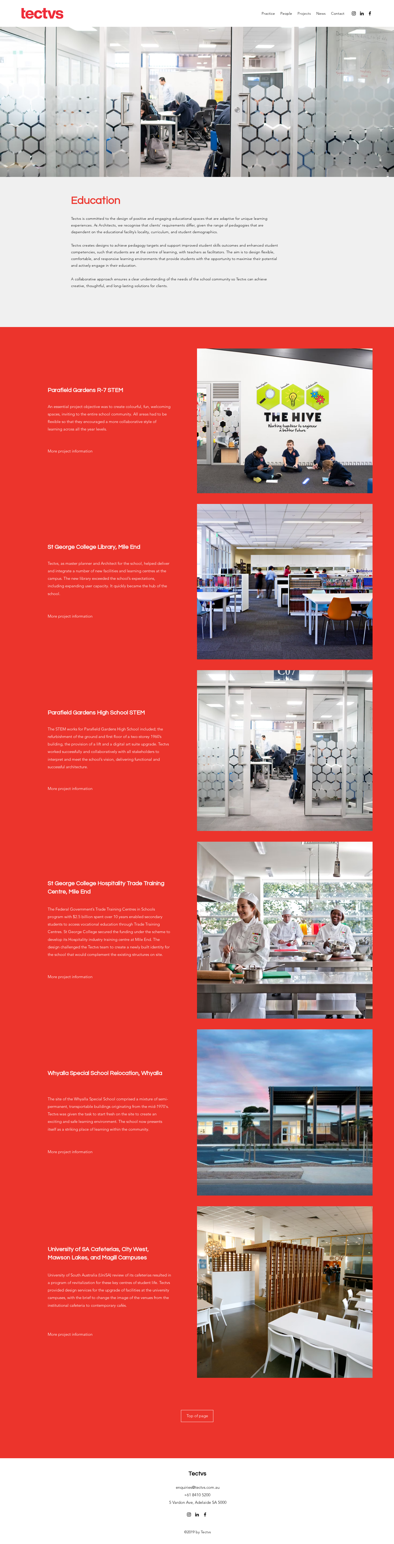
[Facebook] (370, 13)
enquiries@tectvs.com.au (198, 1487)
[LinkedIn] (362, 13)
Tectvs (197, 1474)
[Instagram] (353, 13)
